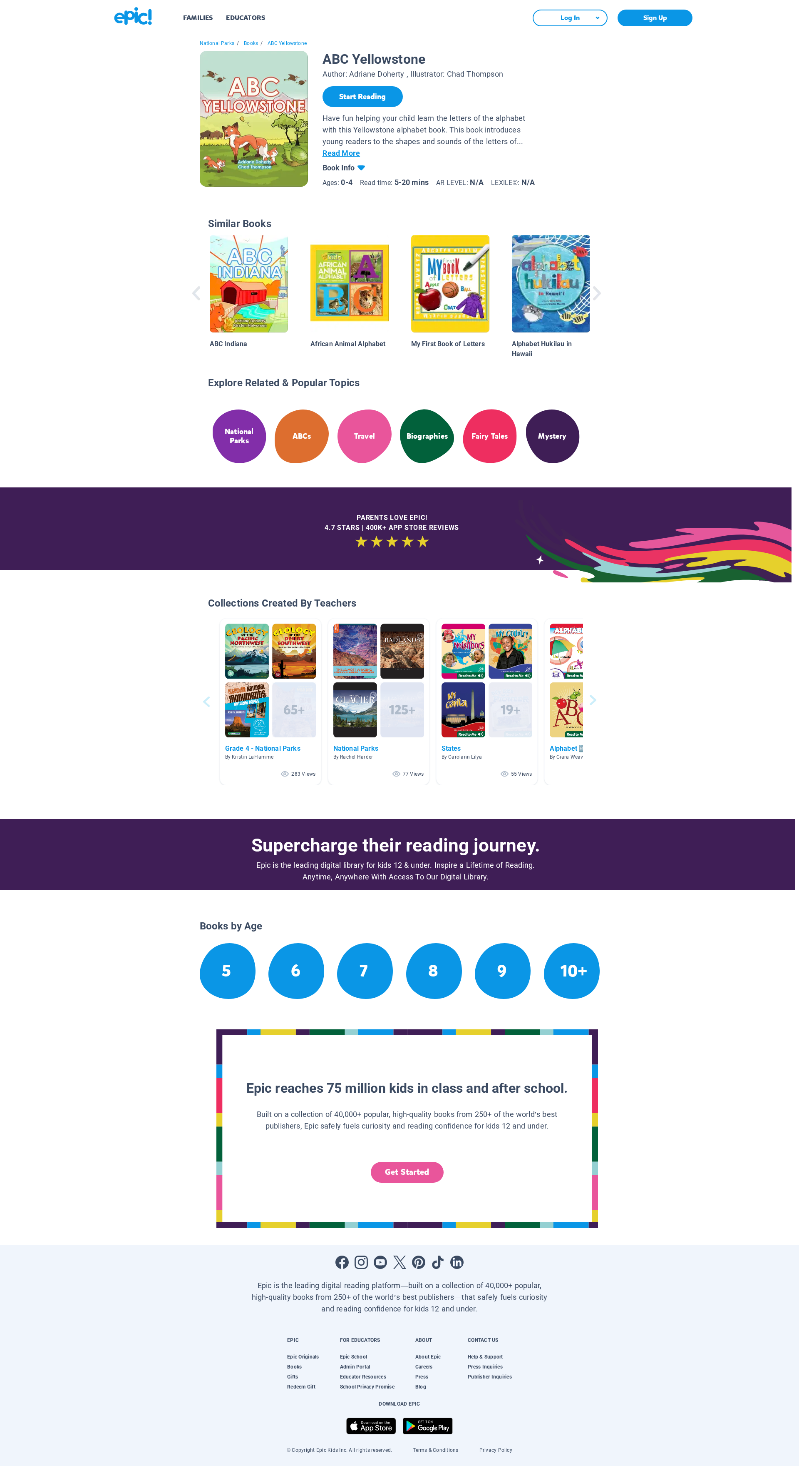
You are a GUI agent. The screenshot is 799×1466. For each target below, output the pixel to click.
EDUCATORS (245, 17)
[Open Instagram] (361, 1262)
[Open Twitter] (399, 1262)
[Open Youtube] (380, 1262)
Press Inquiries (485, 1367)
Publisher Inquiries (490, 1377)
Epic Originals (303, 1357)
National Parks (217, 43)
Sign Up (655, 17)
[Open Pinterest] (418, 1262)
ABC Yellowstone (287, 43)
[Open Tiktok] (437, 1262)
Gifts (292, 1377)
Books (251, 43)
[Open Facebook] (342, 1262)
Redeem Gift (301, 1387)
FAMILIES (198, 17)
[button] (270, 701)
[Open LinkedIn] (457, 1262)
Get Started (407, 1172)
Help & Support (485, 1357)
